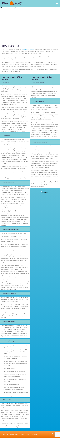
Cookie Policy (34, 434)
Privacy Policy (25, 434)
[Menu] (57, 3)
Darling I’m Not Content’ (27, 49)
